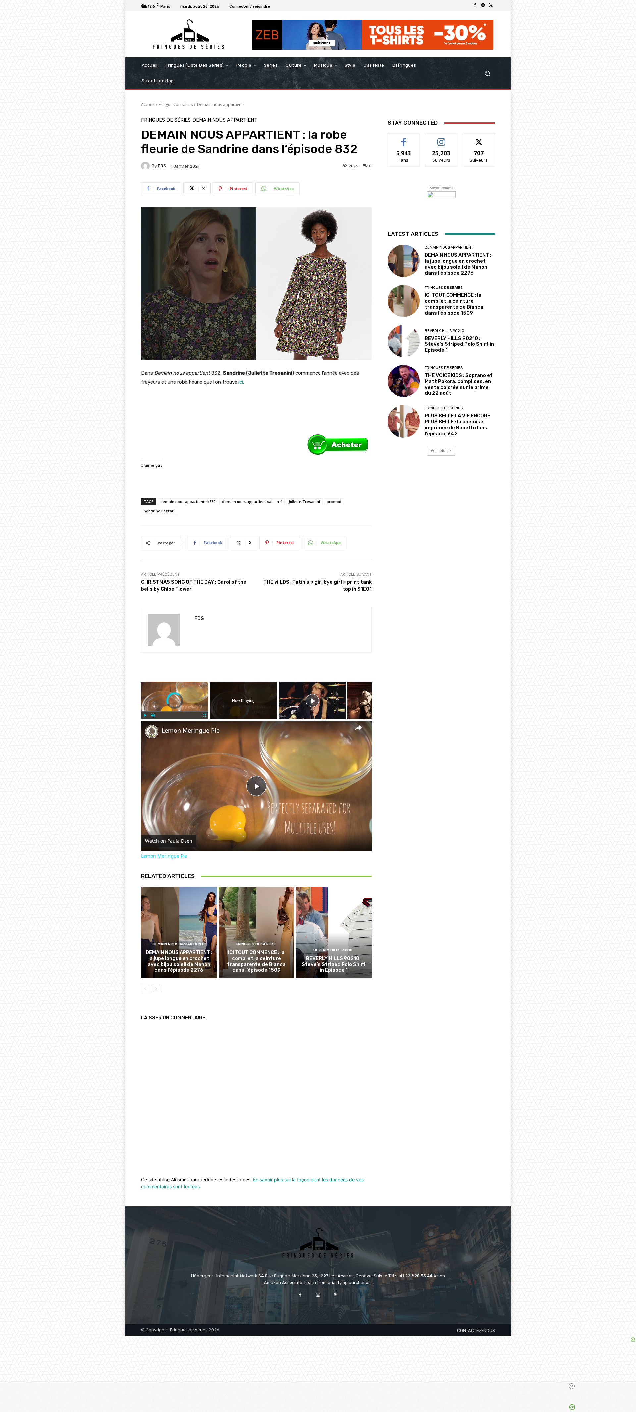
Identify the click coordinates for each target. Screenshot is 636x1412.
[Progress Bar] (174, 711)
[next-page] (156, 989)
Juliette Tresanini (304, 501)
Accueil (147, 104)
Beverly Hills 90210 (332, 950)
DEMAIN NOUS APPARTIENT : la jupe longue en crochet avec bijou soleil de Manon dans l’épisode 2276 (179, 961)
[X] (491, 5)
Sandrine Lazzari (159, 510)
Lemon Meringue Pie (191, 730)
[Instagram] (483, 5)
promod (334, 501)
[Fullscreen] (204, 715)
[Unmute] (153, 715)
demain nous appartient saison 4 (252, 501)
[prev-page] (145, 989)
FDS (162, 166)
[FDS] (146, 166)
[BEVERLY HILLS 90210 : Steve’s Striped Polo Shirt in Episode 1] (334, 932)
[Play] (145, 715)
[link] (151, 731)
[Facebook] (475, 5)
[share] (358, 727)
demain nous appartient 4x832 (187, 501)
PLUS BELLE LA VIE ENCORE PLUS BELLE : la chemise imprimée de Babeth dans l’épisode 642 (457, 425)
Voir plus (439, 450)
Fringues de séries (176, 104)
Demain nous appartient (220, 104)
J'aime (404, 138)
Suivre (441, 138)
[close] (572, 1386)
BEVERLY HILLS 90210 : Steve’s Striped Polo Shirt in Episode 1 (334, 964)
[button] (487, 73)
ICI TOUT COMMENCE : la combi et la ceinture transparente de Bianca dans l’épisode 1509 (256, 961)
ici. (240, 382)
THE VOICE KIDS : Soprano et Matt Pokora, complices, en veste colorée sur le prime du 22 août (459, 384)
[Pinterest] (335, 1294)
